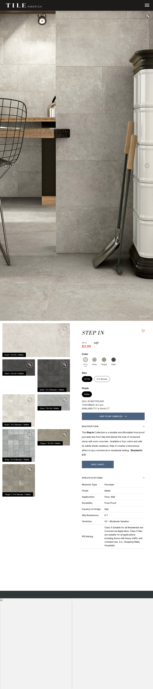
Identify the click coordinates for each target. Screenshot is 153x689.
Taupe (104, 364)
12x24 (87, 379)
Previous (6, 166)
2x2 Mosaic (102, 379)
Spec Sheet (97, 464)
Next (147, 166)
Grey (94, 364)
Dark (113, 364)
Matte (86, 394)
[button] (113, 427)
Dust (85, 364)
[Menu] (147, 5)
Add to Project (143, 330)
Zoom (148, 16)
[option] (76, 166)
